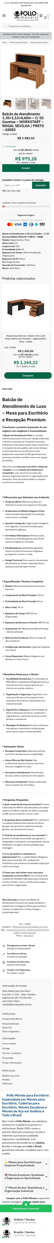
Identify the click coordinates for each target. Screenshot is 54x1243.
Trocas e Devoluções (12, 1062)
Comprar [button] (27, 375)
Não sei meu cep (11, 190)
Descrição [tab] (7, 388)
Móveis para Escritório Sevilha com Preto (30, 927)
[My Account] (41, 16)
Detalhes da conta (10, 1075)
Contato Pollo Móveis (12, 1019)
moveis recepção (28, 932)
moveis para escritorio (16, 930)
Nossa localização (10, 1023)
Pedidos (6, 1079)
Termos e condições (11, 1053)
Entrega (5, 1048)
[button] (46, 17)
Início (4, 42)
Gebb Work (28, 935)
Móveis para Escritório (19, 42)
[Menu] (6, 15)
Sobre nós (7, 1027)
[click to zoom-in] (27, 71)
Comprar (26, 168)
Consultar (40, 185)
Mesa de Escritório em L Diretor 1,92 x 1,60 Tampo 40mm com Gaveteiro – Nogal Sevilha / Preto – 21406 (26, 339)
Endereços (7, 1083)
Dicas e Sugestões (10, 1031)
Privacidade (7, 1058)
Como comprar (9, 1043)
